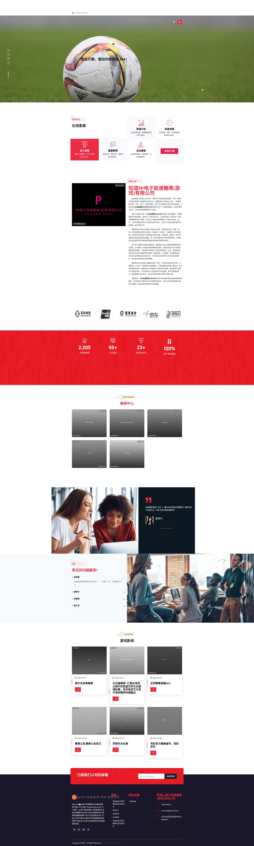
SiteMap (133, 801)
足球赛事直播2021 (160, 683)
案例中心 (155, 4)
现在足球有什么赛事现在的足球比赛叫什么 (164, 426)
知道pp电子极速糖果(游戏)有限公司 (136, 4)
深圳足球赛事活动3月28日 (89, 455)
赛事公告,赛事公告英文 (88, 743)
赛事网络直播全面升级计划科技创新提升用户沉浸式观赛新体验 (89, 428)
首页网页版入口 (113, 4)
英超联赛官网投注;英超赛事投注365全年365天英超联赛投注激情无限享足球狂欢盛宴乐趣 (127, 430)
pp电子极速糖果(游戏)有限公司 (113, 843)
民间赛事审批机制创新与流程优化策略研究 (127, 457)
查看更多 (168, 151)
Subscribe (171, 776)
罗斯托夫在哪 (120, 743)
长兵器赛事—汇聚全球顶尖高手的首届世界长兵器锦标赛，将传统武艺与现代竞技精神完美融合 (127, 688)
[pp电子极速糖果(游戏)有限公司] (81, 13)
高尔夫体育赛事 (84, 683)
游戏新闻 (165, 4)
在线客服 (175, 4)
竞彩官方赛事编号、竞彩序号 (164, 745)
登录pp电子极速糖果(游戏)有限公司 (143, 13)
